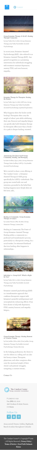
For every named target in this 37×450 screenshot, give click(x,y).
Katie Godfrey (9, 160)
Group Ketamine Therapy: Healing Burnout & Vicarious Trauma (18, 337)
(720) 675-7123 (13, 399)
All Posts (24, 102)
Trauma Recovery (18, 347)
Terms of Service (10, 444)
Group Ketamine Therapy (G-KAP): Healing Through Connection (18, 37)
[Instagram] (19, 417)
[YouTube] (14, 417)
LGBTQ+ (21, 163)
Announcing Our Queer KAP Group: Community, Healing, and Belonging (16, 156)
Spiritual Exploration (25, 108)
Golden (22, 424)
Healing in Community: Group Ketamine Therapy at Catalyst (17, 218)
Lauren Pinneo (10, 222)
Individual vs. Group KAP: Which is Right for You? (18, 276)
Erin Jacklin (9, 341)
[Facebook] (9, 417)
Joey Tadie (8, 41)
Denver (16, 424)
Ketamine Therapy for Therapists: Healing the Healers (17, 98)
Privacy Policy (26, 441)
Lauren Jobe (19, 224)
